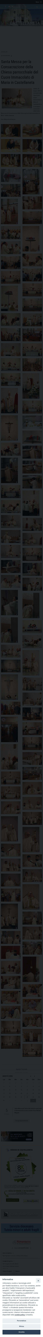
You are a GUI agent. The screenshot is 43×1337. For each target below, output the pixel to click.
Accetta (21, 1332)
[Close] (38, 1280)
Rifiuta (21, 1326)
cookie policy (20, 1315)
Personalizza (21, 1321)
